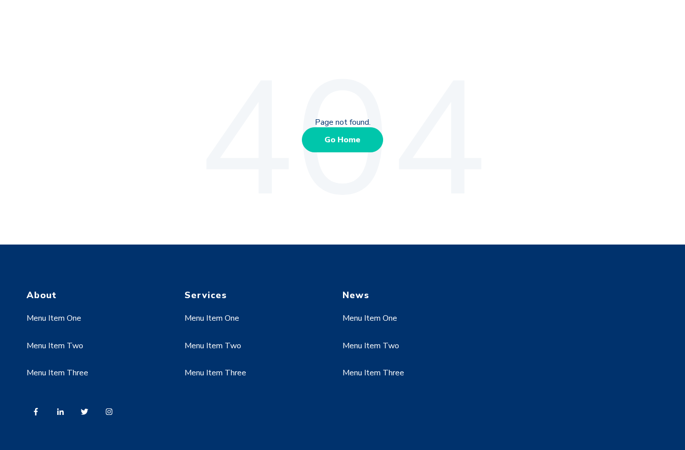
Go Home (342, 139)
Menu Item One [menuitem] (54, 318)
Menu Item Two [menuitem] (55, 345)
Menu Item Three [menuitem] (57, 372)
